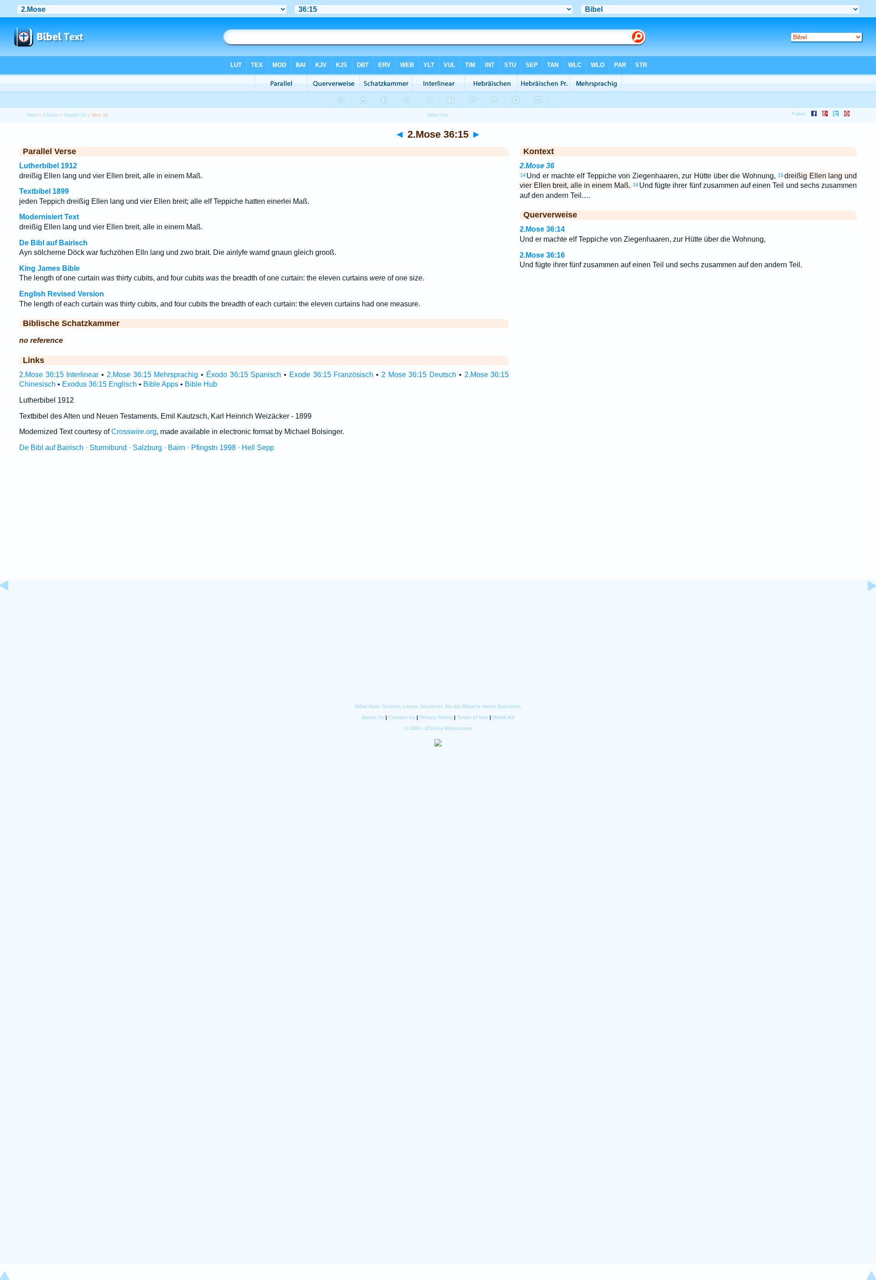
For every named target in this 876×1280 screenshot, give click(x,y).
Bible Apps (160, 384)
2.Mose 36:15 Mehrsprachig (152, 374)
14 (523, 175)
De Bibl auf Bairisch (53, 243)
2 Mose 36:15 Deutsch (418, 374)
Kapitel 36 (75, 115)
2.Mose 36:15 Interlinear (59, 374)
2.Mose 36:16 (542, 255)
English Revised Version (61, 294)
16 (635, 184)
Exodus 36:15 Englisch (99, 384)
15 (780, 175)
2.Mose (50, 115)
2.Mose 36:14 (542, 229)
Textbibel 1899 (44, 191)
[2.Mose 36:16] (864, 606)
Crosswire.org (133, 431)
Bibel (31, 115)
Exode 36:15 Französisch (331, 374)
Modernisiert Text (49, 217)
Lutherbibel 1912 (48, 166)
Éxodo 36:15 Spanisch (244, 374)
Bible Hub (201, 384)
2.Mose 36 (537, 166)
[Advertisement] (438, 524)
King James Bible (49, 268)
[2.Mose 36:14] (11, 606)
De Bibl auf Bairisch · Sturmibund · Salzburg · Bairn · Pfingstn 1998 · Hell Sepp (146, 447)
